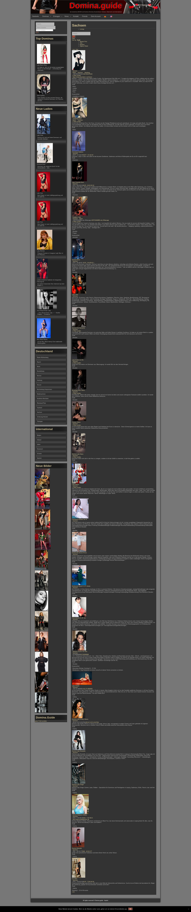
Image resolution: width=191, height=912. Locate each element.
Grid (77, 49)
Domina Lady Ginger (78, 784)
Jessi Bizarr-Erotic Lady (44, 310)
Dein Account (95, 16)
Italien (38, 444)
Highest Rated (84, 46)
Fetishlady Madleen (77, 152)
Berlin (74, 72)
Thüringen (40, 421)
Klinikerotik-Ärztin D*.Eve (79, 553)
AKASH (75, 71)
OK (130, 909)
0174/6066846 (85, 654)
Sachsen (80, 72)
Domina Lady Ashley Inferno (80, 719)
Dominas (45, 16)
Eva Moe (74, 878)
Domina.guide (95, 5)
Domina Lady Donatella (78, 751)
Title (81, 43)
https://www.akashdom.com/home (82, 77)
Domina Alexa (76, 259)
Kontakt (75, 16)
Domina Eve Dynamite (78, 328)
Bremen (39, 375)
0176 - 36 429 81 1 (88, 262)
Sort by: (76, 40)
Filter (73, 38)
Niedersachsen (41, 394)
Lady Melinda (41, 251)
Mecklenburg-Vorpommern (44, 389)
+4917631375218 (87, 74)
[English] (112, 16)
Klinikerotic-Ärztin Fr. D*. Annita (81, 586)
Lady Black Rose (42, 65)
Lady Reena (75, 484)
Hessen (39, 385)
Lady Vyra (40, 193)
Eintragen (56, 16)
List (74, 49)
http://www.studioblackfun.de (81, 819)
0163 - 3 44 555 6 (88, 818)
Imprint (106, 900)
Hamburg (87, 72)
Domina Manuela (77, 848)
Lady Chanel (75, 686)
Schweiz (39, 453)
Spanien (39, 458)
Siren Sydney (41, 95)
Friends (84, 16)
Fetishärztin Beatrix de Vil (79, 519)
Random (82, 44)
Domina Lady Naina (77, 454)
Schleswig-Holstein (42, 417)
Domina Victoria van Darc (80, 651)
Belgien (39, 435)
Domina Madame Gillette (80, 815)
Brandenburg (40, 371)
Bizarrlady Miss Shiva (78, 390)
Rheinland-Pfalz (41, 403)
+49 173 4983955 (88, 689)
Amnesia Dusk (41, 164)
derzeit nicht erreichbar (92, 722)
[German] (106, 16)
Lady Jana (75, 294)
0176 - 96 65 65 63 (88, 185)
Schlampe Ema (77, 118)
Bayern (39, 362)
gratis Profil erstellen (41, 721)
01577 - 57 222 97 (88, 155)
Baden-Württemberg (42, 357)
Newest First (83, 41)
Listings (82, 29)
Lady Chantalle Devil (78, 182)
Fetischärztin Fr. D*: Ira (78, 618)
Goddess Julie (77, 217)
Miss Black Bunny (42, 339)
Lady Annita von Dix (78, 360)
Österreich (40, 449)
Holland (39, 440)
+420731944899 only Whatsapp (100, 220)
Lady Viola (40, 135)
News (67, 16)
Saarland (39, 407)
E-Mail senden (77, 75)
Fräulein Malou (76, 422)
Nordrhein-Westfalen (43, 398)
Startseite (35, 16)
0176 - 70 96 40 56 (88, 881)
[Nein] (189, 909)
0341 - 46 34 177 (87, 851)
